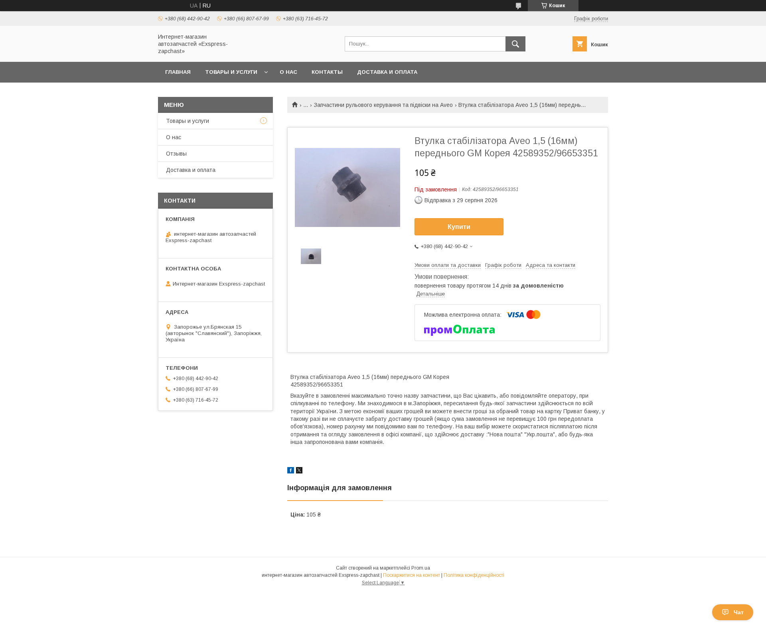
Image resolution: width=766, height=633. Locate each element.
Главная (178, 72)
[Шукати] (515, 43)
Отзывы (176, 153)
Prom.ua (420, 568)
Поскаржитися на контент (411, 575)
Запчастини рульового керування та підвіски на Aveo (383, 105)
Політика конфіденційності (474, 575)
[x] (299, 471)
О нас (288, 72)
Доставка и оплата (387, 72)
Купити (459, 226)
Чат (739, 612)
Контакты (327, 72)
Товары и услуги (231, 72)
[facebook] (290, 471)
